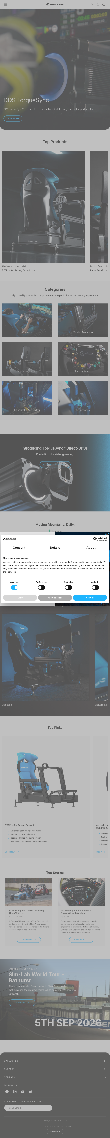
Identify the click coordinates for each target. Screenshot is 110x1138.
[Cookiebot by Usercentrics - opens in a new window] (95, 539)
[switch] (41, 587)
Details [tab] (55, 547)
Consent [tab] (19, 547)
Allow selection (55, 598)
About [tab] (91, 547)
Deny (20, 598)
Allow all (90, 598)
